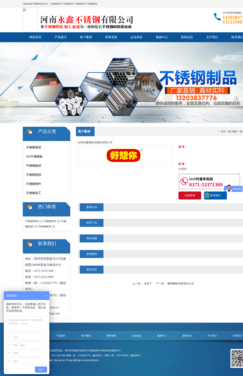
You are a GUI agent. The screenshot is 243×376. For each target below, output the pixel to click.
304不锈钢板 (34, 156)
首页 (223, 131)
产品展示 (61, 37)
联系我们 (215, 195)
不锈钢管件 (33, 183)
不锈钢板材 (33, 165)
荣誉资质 (111, 37)
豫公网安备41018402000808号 (84, 360)
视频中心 (162, 37)
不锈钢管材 (33, 147)
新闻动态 (187, 37)
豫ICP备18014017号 (59, 360)
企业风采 (136, 37)
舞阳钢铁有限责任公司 (180, 283)
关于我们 (212, 37)
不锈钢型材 (33, 174)
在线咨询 (190, 195)
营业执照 (53, 350)
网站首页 (35, 37)
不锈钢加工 (33, 193)
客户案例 (86, 37)
